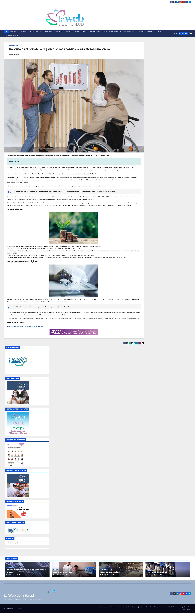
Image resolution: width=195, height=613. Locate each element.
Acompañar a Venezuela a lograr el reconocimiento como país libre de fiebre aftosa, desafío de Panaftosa (120, 571)
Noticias (159, 31)
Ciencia (84, 31)
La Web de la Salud (19, 595)
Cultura (68, 31)
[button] (177, 33)
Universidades (95, 31)
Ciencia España (10, 567)
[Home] (6, 31)
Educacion (49, 31)
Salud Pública (129, 31)
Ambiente (59, 31)
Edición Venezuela (11, 35)
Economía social (36, 31)
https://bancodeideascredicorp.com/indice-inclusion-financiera (25, 326)
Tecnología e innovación (112, 31)
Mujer (77, 31)
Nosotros (14, 31)
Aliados (24, 31)
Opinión (149, 31)
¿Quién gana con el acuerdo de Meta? (157, 572)
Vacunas (141, 31)
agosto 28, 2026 (13, 574)
